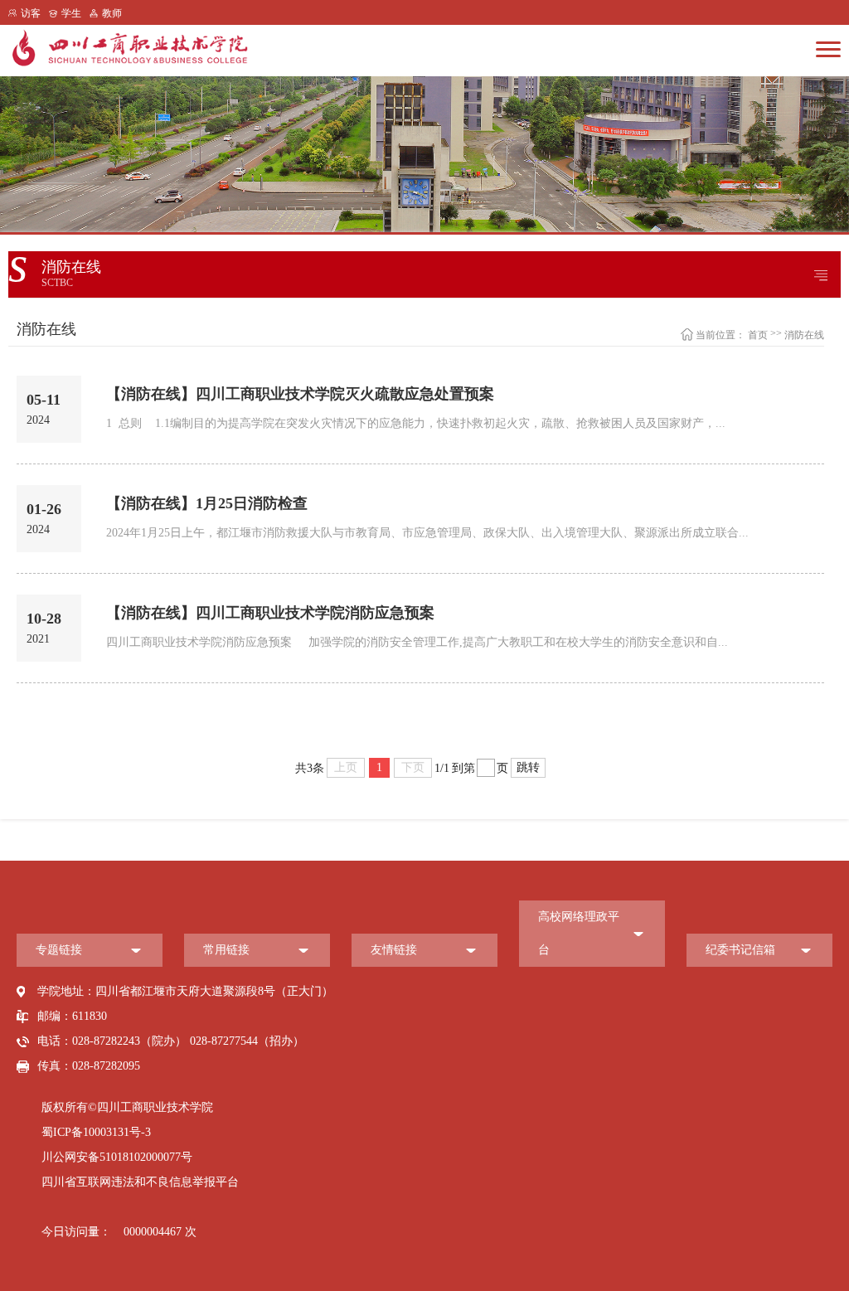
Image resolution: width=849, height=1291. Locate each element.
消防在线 (804, 335)
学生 (71, 13)
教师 (112, 13)
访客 (31, 13)
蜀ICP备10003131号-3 (96, 1132)
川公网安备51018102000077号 (116, 1157)
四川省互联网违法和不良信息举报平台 (140, 1182)
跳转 (528, 767)
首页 (758, 335)
